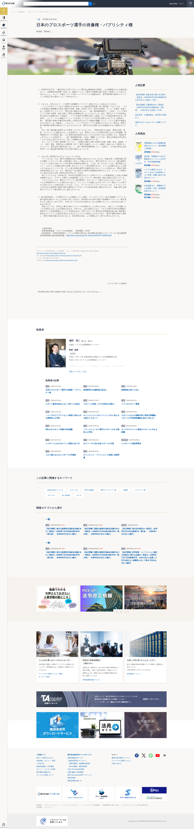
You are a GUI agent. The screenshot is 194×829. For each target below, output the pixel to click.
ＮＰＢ (79, 495)
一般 (38, 19)
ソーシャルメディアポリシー (70, 805)
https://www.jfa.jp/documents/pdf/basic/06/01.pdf (50, 253)
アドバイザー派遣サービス (121, 761)
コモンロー (51, 495)
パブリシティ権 (140, 490)
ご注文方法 (40, 763)
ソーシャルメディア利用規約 (91, 805)
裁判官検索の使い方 (75, 781)
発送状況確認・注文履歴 (45, 766)
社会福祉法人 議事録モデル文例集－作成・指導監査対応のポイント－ (155, 188)
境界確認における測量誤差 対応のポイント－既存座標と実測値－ (156, 145)
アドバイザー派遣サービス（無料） (51, 674)
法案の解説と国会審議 (75, 772)
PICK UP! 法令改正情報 (76, 769)
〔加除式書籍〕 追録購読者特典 (79, 763)
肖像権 (125, 490)
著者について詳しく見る (77, 371)
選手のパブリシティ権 (108, 490)
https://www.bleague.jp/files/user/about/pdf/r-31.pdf (62, 260)
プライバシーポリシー (51, 805)
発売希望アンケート (134, 674)
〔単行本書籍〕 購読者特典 (77, 766)
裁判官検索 (71, 778)
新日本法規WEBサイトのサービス (80, 755)
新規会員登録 (173, 4)
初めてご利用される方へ (45, 758)
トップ (13, 12)
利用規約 (39, 805)
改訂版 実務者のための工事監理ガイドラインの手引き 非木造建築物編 (155, 159)
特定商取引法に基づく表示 (111, 805)
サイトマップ (49, 807)
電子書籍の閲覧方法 (43, 772)
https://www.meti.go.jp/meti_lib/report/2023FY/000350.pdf (88, 235)
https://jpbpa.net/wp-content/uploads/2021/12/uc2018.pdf (64, 256)
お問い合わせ (116, 763)
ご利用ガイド (41, 755)
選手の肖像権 (89, 490)
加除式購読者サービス (75, 758)
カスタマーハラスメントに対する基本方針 (135, 805)
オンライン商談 (44, 677)
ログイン (181, 4)
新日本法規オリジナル (55, 490)
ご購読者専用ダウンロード (77, 761)
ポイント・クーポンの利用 (45, 769)
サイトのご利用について (45, 775)
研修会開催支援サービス (91, 680)
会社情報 (39, 807)
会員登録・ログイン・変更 (45, 761)
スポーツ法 (74, 490)
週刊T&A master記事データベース (80, 775)
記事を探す (21, 12)
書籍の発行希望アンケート (121, 758)
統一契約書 (66, 495)
